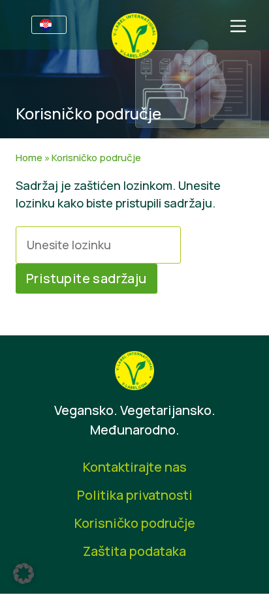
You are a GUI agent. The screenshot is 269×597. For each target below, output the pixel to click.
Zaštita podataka (134, 551)
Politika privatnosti (135, 495)
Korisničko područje (134, 523)
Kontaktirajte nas (135, 467)
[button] (23, 573)
